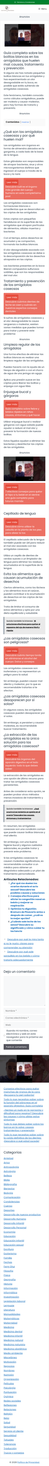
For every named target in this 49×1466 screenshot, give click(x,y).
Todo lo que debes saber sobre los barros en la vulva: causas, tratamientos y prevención (24, 1127)
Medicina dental (13, 1331)
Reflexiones (10, 1405)
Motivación (10, 1361)
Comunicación (12, 1197)
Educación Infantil (14, 1240)
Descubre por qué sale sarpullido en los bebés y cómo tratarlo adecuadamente (22, 955)
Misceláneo (10, 1357)
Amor (7, 1162)
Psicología (9, 1387)
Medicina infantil (13, 1335)
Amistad (8, 1158)
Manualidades (12, 1314)
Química (8, 1396)
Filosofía (8, 1270)
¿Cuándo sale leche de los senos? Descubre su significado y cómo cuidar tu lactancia (27, 926)
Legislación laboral (14, 1301)
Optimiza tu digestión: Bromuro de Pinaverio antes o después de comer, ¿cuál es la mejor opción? (27, 913)
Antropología (11, 1167)
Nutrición (9, 1374)
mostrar (25, 122)
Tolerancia (10, 1444)
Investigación (11, 1296)
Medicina (9, 1327)
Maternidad (10, 1322)
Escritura (9, 1249)
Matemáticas (11, 1318)
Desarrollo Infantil (14, 1223)
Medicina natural (13, 1340)
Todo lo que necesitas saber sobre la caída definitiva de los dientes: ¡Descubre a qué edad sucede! (24, 1138)
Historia (8, 1283)
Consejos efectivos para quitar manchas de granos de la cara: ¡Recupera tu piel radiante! (22, 1092)
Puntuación (10, 1392)
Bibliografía (10, 1184)
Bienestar (9, 1188)
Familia (8, 1257)
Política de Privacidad (28, 1462)
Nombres (9, 1370)
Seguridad (10, 1426)
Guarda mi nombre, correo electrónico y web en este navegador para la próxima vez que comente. (24, 1035)
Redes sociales (12, 1400)
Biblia (7, 1180)
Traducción (10, 1448)
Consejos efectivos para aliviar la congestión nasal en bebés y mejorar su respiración (27, 900)
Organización (11, 1379)
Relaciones (10, 1409)
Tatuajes (9, 1439)
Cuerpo (8, 1206)
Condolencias (12, 1201)
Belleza (8, 1175)
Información (11, 1288)
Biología (8, 1193)
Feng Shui (9, 1266)
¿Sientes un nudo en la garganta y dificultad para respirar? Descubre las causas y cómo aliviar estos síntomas (23, 1114)
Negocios (9, 1366)
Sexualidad (10, 1435)
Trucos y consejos (14, 1452)
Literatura (9, 1309)
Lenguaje (9, 1305)
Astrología (10, 1171)
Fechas (8, 1262)
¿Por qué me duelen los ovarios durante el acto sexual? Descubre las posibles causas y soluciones (27, 888)
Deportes (9, 1210)
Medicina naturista (14, 1344)
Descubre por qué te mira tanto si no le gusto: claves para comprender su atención (24, 943)
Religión (8, 1413)
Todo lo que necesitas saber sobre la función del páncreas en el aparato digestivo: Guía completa (24, 1102)
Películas (9, 1383)
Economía (9, 1232)
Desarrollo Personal (15, 1227)
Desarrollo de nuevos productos (22, 1214)
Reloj (6, 1418)
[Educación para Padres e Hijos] (7, 9)
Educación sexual (14, 1244)
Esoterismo (10, 1253)
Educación (10, 1236)
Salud (7, 1422)
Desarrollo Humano (15, 1219)
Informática (10, 1292)
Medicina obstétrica (15, 1348)
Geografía (10, 1279)
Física (7, 1275)
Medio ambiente (13, 1353)
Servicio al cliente (13, 1431)
